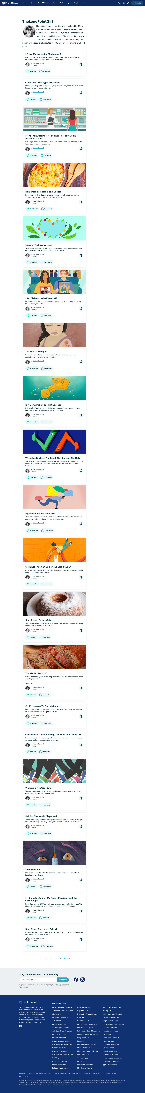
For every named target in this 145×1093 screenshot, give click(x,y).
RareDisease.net (108, 1034)
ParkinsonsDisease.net (110, 1017)
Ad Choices (23, 1076)
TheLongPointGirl (38, 63)
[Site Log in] (128, 3)
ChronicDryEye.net (59, 1048)
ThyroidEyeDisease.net (111, 1061)
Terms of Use (23, 987)
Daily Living (64, 3)
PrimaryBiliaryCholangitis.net (113, 1024)
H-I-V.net (80, 1017)
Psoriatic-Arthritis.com (110, 1031)
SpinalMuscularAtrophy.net (112, 1058)
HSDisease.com (83, 1021)
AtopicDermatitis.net (60, 1024)
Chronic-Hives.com (59, 1051)
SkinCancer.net (108, 1048)
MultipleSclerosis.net (85, 1065)
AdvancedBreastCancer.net (62, 1007)
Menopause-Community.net (87, 1051)
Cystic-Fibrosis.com (59, 1061)
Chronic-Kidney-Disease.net (62, 1054)
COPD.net (55, 1058)
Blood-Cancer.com (59, 1038)
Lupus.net (81, 1041)
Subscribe (63, 980)
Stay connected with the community (38, 974)
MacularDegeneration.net (86, 1044)
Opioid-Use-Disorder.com (112, 1014)
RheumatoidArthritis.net (111, 1038)
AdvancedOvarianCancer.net (62, 1011)
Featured (77, 3)
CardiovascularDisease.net (62, 1044)
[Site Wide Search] (119, 3)
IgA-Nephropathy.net (85, 1028)
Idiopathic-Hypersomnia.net (87, 1024)
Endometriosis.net (59, 1065)
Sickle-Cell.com (108, 1041)
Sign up (133, 1078)
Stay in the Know (92, 1068)
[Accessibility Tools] (124, 3)
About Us (22, 1073)
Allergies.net (56, 1014)
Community (28, 3)
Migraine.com (82, 1061)
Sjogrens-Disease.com (110, 1044)
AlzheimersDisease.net (60, 1017)
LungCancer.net (83, 1038)
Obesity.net (106, 1011)
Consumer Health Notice (61, 1073)
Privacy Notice (125, 1083)
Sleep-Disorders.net (109, 1051)
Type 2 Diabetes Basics (46, 3)
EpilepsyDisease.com (60, 1068)
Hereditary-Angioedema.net (87, 1014)
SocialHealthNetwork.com (112, 1054)
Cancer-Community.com (61, 1041)
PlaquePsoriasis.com (110, 1021)
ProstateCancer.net (109, 1028)
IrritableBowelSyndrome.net (87, 1034)
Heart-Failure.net (83, 1007)
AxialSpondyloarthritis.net (62, 1031)
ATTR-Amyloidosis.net (60, 1028)
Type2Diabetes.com (109, 1065)
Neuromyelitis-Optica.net (111, 1007)
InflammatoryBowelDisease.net (88, 1031)
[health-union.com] (28, 1003)
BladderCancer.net (59, 1034)
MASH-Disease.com (84, 1048)
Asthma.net (56, 1021)
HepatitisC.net (82, 1011)
